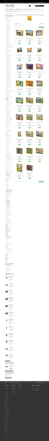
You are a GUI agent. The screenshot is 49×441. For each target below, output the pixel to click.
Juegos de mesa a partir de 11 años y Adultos (9, 168)
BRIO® (34, 9)
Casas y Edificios (8, 142)
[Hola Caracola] (11, 6)
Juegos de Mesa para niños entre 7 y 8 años (9, 164)
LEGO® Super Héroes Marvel (9, 46)
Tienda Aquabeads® (8, 205)
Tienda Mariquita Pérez (7, 409)
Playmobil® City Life (8, 82)
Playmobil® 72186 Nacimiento (11, 354)
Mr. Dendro (6, 421)
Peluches (7, 180)
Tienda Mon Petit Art (7, 408)
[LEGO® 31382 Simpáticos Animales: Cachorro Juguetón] (29, 100)
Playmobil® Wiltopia (8, 74)
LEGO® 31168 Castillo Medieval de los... (39, 140)
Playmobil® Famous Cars (8, 73)
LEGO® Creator (7, 19)
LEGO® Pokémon (8, 22)
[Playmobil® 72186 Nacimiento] (6, 355)
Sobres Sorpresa (7, 136)
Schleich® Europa (8, 105)
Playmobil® (30, 9)
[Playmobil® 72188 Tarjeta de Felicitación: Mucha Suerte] (6, 335)
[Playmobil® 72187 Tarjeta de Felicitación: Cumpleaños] (6, 341)
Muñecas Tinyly (7, 243)
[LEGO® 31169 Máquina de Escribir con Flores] (29, 134)
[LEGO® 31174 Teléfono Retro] (39, 117)
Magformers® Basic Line (8, 176)
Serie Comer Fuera (8, 149)
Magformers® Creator (8, 178)
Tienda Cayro (6, 406)
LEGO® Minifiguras (8, 43)
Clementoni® (7, 247)
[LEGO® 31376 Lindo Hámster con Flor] (29, 117)
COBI (5, 390)
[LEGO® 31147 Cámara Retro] (19, 33)
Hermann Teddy (7, 181)
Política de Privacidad (14, 390)
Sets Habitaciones (8, 144)
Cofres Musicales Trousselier (9, 237)
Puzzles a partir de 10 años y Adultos (9, 216)
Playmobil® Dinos (8, 72)
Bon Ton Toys (7, 182)
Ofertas (37, 9)
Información (8, 264)
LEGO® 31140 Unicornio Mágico (39, 38)
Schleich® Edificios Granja (8, 116)
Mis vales (19, 390)
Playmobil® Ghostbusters (8, 83)
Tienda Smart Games (7, 420)
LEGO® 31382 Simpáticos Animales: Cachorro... (29, 106)
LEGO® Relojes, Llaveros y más (9, 50)
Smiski (5, 392)
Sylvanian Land (7, 139)
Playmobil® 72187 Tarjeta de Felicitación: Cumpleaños (11, 341)
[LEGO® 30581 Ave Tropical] (39, 50)
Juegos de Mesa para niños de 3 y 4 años (9, 160)
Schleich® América (8, 106)
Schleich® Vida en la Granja (9, 110)
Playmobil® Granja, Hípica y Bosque (9, 88)
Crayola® (7, 246)
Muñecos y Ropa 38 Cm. (8, 220)
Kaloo (6, 188)
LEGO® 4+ (7, 48)
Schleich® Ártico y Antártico (9, 104)
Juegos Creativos (8, 251)
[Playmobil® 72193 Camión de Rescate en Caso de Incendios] (6, 313)
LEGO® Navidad (7, 52)
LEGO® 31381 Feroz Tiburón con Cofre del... (39, 106)
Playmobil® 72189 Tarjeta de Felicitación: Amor (11, 327)
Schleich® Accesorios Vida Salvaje (8, 109)
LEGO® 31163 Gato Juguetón (39, 156)
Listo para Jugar (7, 148)
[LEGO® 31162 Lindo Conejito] (19, 168)
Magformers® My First (8, 177)
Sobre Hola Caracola (14, 391)
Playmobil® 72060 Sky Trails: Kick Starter (11, 365)
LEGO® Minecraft (8, 42)
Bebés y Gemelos (8, 141)
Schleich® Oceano (8, 107)
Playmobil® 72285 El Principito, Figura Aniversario (11, 277)
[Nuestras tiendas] (9, 375)
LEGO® (25, 9)
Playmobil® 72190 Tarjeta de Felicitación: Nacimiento (11, 320)
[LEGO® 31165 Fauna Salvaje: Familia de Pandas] (29, 151)
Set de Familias (7, 140)
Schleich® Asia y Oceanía (8, 103)
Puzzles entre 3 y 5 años (8, 212)
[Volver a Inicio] (5, 13)
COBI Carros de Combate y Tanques (9, 128)
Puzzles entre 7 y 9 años (8, 214)
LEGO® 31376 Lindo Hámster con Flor (29, 123)
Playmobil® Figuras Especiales (9, 54)
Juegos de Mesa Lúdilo (7, 419)
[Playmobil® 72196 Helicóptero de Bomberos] (6, 291)
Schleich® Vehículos (8, 115)
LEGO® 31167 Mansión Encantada (19, 156)
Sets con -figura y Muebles (8, 143)
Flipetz (7, 187)
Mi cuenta (19, 385)
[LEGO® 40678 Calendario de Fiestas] (29, 83)
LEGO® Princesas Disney (8, 47)
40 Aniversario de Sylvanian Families (9, 138)
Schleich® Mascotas (8, 114)
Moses (5, 433)
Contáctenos (42, 2)
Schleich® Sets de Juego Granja (9, 118)
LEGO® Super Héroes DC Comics (9, 45)
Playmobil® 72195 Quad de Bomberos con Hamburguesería (11, 298)
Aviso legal (13, 389)
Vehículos (7, 147)
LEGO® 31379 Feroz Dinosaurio (19, 123)
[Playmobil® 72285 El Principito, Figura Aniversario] (6, 277)
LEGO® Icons (7, 24)
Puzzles (7, 245)
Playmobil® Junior (8, 85)
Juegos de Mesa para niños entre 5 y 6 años (9, 162)
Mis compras (19, 386)
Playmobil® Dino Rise (8, 84)
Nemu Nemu (7, 183)
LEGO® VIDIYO (7, 49)
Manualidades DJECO (8, 242)
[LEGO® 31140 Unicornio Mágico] (39, 33)
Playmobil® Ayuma (8, 77)
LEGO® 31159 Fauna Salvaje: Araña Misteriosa (29, 173)
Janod (5, 432)
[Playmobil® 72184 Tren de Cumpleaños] (6, 349)
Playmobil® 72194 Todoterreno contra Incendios (11, 305)
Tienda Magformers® (8, 175)
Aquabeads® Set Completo (8, 206)
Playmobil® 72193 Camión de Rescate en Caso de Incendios (11, 312)
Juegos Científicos (8, 249)
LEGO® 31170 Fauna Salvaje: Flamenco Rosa (19, 140)
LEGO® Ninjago (7, 41)
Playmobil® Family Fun (8, 81)
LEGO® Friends (7, 44)
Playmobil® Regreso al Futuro (9, 75)
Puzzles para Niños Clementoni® (9, 250)
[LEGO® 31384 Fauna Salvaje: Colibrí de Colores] (19, 100)
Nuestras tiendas (9, 373)
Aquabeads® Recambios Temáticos (8, 208)
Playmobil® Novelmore (8, 76)
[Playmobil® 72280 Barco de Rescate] (6, 285)
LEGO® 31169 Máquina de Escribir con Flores (29, 140)
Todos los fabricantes (19, 9)
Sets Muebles (7, 145)
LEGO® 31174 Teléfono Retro (39, 122)
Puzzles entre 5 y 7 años (8, 213)
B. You (7, 241)
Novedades (7, 274)
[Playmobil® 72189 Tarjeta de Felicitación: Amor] (6, 328)
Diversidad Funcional (8, 219)
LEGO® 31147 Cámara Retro (19, 38)
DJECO (6, 238)
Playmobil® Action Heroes (8, 80)
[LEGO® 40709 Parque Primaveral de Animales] (19, 83)
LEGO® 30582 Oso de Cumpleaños (29, 55)
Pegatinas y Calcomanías (8, 244)
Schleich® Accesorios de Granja (9, 117)
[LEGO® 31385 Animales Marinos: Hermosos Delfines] (39, 83)
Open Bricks (6, 422)
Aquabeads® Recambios (8, 209)
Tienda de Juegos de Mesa (7, 395)
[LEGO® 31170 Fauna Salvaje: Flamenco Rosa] (19, 134)
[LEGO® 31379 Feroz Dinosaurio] (19, 117)
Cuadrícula (42, 25)
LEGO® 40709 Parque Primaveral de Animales (19, 89)
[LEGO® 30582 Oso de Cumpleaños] (29, 50)
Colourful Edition (7, 218)
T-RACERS (6, 415)
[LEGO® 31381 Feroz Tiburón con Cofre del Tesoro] (39, 100)
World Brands (7, 179)
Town (6, 150)
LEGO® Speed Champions (8, 21)
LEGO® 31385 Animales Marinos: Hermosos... (39, 89)
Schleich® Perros (8, 113)
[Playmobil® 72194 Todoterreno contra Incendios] (6, 306)
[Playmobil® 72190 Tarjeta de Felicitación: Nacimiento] (6, 320)
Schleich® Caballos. (8, 112)
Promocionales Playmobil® (8, 55)
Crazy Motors (7, 239)
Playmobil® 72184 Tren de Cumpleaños (11, 347)
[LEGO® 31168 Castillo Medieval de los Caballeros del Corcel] (39, 134)
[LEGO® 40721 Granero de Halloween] (29, 67)
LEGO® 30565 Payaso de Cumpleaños (19, 72)
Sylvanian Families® (9, 11)
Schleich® (15, 11)
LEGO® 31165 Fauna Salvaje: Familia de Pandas (29, 156)
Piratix (5, 407)
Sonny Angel (6, 391)
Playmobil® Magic (8, 79)
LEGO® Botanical (8, 23)
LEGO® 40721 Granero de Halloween (29, 72)
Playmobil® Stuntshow (8, 78)
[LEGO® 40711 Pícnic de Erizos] (39, 67)
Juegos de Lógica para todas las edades (9, 170)
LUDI (6, 240)
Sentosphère (6, 431)
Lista (43, 25)
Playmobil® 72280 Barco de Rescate (11, 283)
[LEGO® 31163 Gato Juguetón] (39, 151)
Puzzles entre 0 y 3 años (8, 211)
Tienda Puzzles (7, 210)
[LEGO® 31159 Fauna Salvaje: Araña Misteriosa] (29, 168)
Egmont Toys (7, 186)
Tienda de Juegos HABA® (8, 174)
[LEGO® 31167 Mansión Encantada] (19, 151)
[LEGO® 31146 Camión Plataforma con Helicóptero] (29, 33)
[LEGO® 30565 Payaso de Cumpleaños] (19, 67)
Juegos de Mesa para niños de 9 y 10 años (9, 166)
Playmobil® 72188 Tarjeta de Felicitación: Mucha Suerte (11, 334)
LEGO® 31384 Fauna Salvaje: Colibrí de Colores (19, 106)
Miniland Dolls (7, 217)
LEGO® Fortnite (7, 20)
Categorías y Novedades (10, 9)
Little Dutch (7, 185)
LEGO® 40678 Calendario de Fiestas (29, 89)
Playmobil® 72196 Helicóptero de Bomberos (11, 291)
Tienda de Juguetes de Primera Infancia (9, 156)
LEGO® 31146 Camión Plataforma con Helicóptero (29, 38)
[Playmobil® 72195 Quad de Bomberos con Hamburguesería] (6, 299)
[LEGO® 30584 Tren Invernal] (19, 50)
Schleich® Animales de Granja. (9, 111)
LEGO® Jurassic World (8, 51)
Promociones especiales (10, 363)
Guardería (7, 146)
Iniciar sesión (39, 2)
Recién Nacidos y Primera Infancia (9, 248)
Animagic (7, 184)
